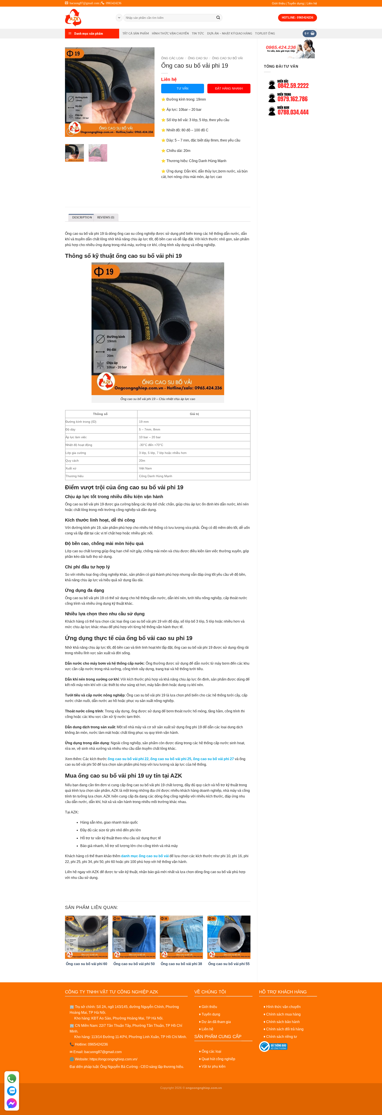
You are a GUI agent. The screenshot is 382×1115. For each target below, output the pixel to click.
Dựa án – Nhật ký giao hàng (229, 33)
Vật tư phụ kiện (213, 1066)
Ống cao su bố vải (227, 58)
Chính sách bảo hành (283, 1022)
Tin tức (198, 33)
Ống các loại (211, 1051)
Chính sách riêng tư (281, 1036)
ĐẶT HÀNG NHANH (229, 88)
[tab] (82, 218)
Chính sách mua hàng (283, 1014)
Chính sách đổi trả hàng (285, 1029)
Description (82, 217)
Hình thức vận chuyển (170, 33)
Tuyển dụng (295, 3)
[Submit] (218, 17)
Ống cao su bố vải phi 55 (229, 964)
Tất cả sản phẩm (135, 33)
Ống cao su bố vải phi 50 (134, 964)
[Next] (147, 92)
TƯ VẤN (182, 88)
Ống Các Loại (172, 58)
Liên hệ (312, 3)
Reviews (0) (106, 217)
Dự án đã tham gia (216, 1022)
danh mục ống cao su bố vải (145, 856)
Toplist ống (265, 33)
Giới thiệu (278, 3)
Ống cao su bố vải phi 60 (86, 964)
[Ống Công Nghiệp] (87, 18)
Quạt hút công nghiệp (218, 1059)
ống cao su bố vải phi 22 (128, 759)
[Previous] (72, 92)
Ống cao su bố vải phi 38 (181, 964)
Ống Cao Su (198, 58)
